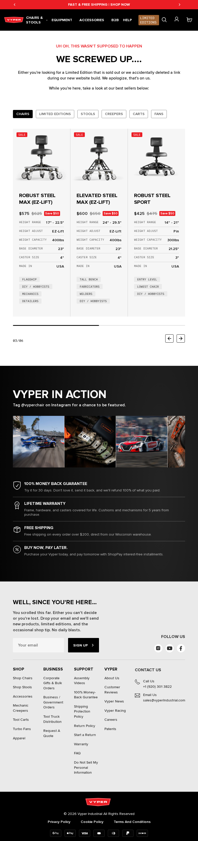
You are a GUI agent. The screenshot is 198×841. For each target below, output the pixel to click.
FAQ (77, 753)
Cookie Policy (92, 822)
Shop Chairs (22, 678)
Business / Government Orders (53, 702)
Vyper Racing (115, 710)
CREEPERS (114, 114)
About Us (111, 678)
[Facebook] (181, 648)
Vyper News (114, 701)
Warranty (81, 744)
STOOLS (88, 114)
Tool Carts (21, 719)
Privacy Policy (59, 822)
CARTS (139, 114)
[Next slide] (181, 338)
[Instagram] (158, 648)
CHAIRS (22, 114)
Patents (110, 729)
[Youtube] (170, 648)
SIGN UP (80, 645)
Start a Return (85, 735)
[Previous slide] (169, 338)
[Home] (14, 20)
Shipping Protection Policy (82, 711)
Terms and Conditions (132, 822)
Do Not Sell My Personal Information (86, 767)
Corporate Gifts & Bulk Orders (52, 683)
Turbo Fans (22, 729)
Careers (110, 719)
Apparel (19, 738)
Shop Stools (22, 687)
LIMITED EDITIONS (55, 114)
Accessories (22, 696)
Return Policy (84, 726)
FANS (158, 114)
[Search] (164, 20)
